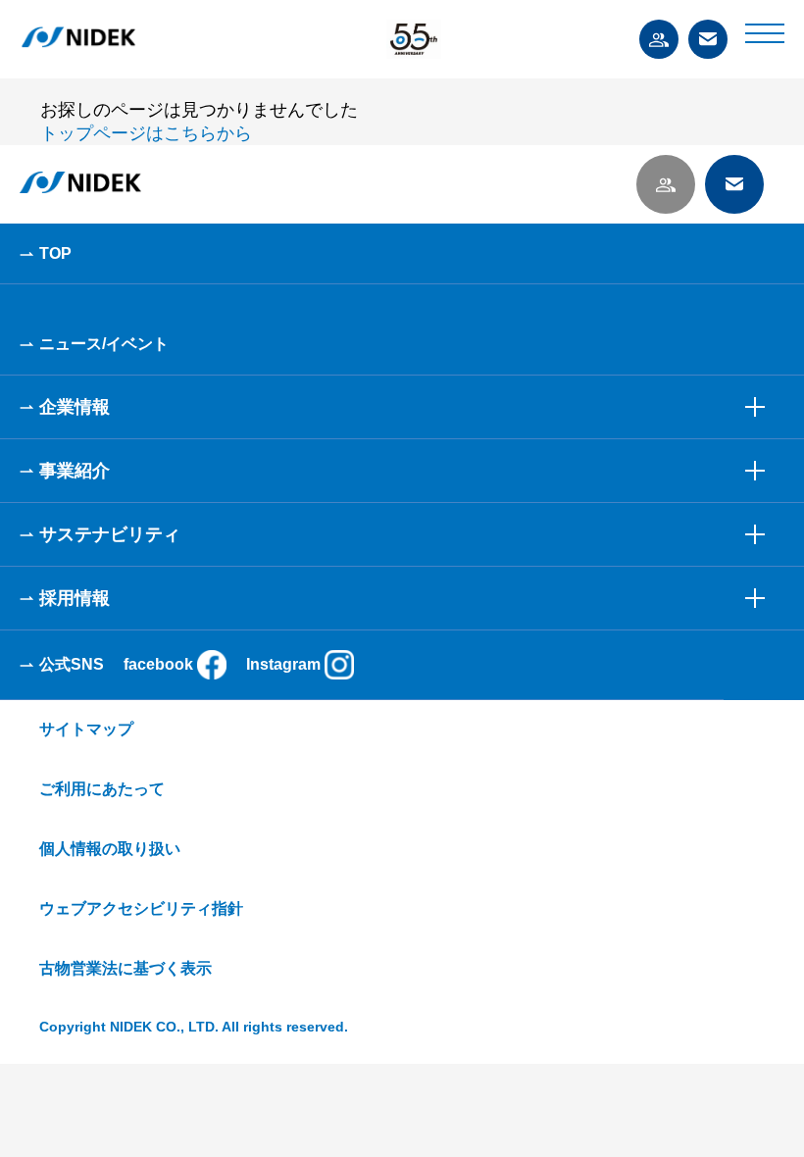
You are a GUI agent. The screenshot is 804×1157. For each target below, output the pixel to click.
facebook (158, 664)
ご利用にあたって (102, 788)
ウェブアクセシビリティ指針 (141, 908)
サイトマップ (86, 729)
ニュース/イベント (104, 343)
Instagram (283, 664)
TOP (55, 253)
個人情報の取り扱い (109, 848)
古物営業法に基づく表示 (125, 968)
